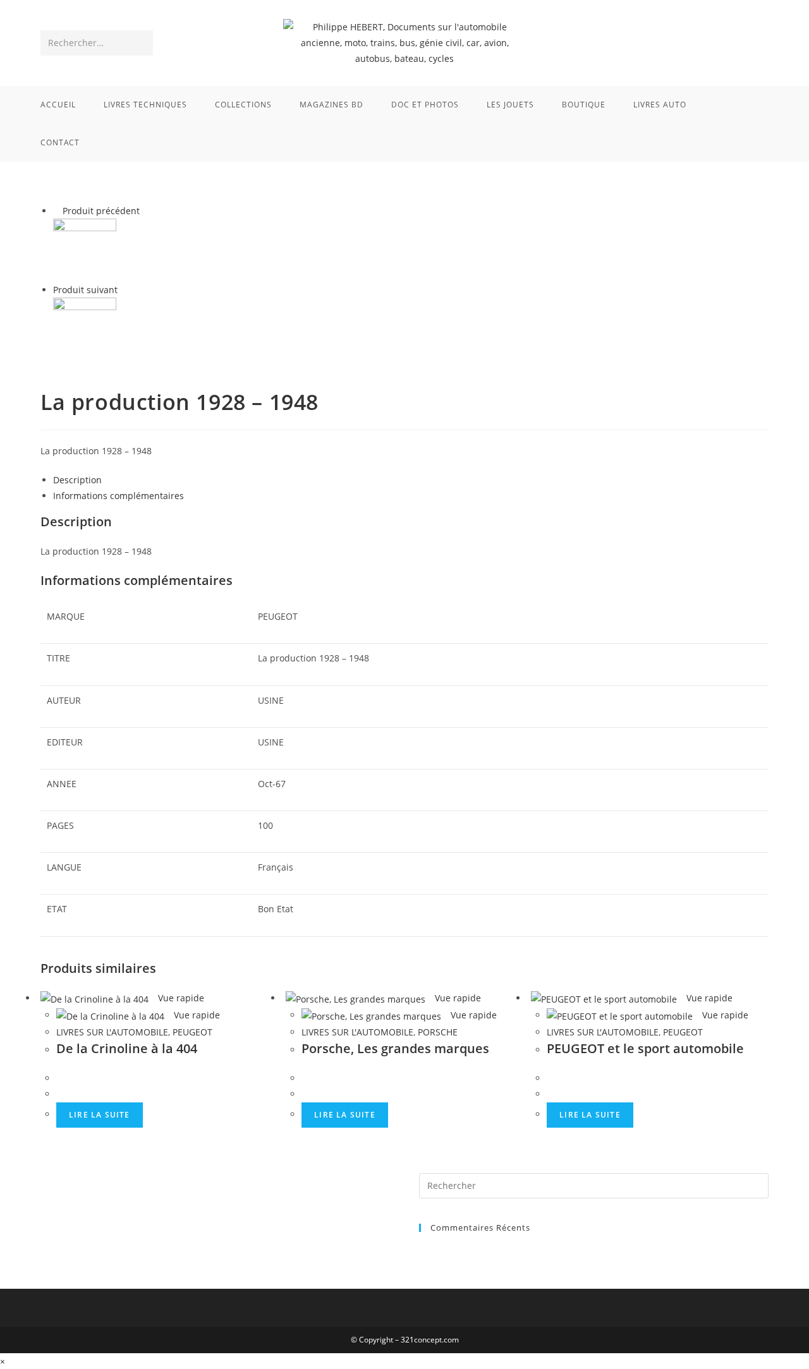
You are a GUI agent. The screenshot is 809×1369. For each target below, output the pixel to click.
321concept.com (430, 1339)
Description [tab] (77, 480)
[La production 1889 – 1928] (84, 249)
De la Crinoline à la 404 (126, 1048)
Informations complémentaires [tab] (118, 496)
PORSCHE (438, 1032)
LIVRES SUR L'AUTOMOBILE (112, 1032)
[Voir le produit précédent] (56, 211)
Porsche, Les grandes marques (395, 1048)
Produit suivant (85, 290)
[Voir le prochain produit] (123, 290)
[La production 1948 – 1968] (84, 328)
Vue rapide (179, 998)
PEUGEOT (192, 1032)
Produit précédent (101, 211)
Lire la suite (99, 1114)
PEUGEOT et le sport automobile (645, 1048)
